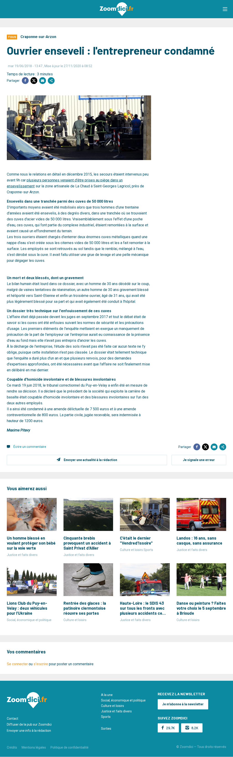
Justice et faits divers (116, 711)
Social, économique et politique (123, 700)
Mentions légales (34, 747)
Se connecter (17, 664)
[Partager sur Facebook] (25, 80)
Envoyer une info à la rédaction (29, 730)
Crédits (12, 747)
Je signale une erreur (199, 460)
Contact (12, 718)
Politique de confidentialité (70, 747)
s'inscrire (40, 664)
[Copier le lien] (51, 80)
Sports (106, 717)
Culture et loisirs (112, 706)
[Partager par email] (42, 80)
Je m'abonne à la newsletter (183, 704)
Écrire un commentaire (29, 447)
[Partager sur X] (33, 80)
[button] (225, 9)
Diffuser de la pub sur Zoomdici (29, 724)
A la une (107, 695)
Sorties (106, 728)
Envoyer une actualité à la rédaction (90, 460)
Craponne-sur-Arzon (38, 37)
